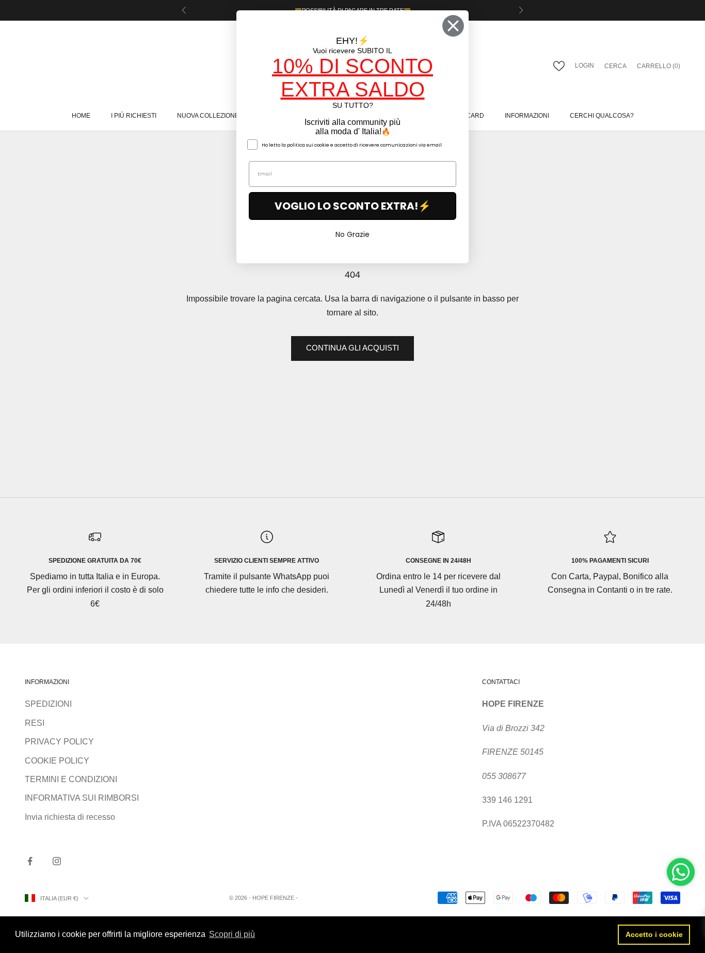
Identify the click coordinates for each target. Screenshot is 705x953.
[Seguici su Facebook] (30, 861)
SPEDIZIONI (48, 704)
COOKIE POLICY (57, 760)
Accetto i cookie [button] (654, 934)
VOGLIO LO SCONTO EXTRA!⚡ (353, 206)
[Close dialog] (453, 25)
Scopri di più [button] (232, 934)
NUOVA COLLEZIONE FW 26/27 (222, 115)
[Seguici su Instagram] (57, 861)
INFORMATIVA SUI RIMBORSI (82, 797)
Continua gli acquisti (352, 347)
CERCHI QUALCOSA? (602, 115)
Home (81, 115)
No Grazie (352, 234)
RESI (34, 723)
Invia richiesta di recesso (70, 817)
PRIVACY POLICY (59, 741)
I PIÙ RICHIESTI (133, 115)
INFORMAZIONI (527, 115)
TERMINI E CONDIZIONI (71, 779)
